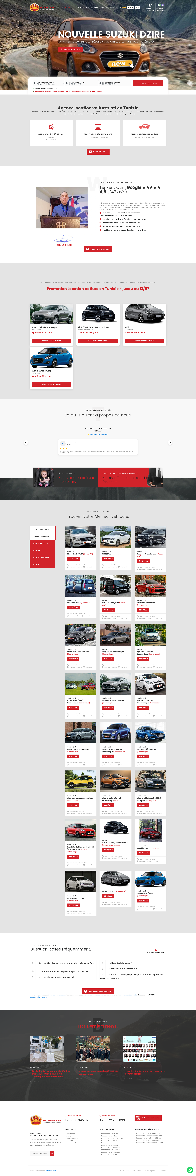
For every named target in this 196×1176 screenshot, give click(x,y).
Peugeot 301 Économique (113, 652)
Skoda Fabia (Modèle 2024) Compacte (149, 799)
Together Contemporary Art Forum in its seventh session (52, 1072)
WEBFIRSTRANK (50, 1171)
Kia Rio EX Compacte (146, 604)
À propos (69, 1136)
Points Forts (99, 7)
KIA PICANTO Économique (78, 652)
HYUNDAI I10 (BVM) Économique (78, 701)
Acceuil (67, 7)
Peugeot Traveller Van (150, 555)
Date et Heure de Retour (111, 82)
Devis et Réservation (148, 83)
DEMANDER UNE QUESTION (100, 991)
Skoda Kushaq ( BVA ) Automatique (111, 799)
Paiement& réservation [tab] (156, 953)
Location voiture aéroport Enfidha (149, 1136)
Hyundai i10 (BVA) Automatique (148, 701)
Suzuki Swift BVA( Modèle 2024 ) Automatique (80, 849)
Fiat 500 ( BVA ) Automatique (115, 843)
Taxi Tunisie (109, 7)
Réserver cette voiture (51, 341)
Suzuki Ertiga (148, 848)
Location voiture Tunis (109, 1134)
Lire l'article (34, 1078)
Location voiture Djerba (110, 1154)
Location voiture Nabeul (110, 1143)
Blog (124, 7)
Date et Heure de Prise (77, 82)
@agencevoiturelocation (57, 995)
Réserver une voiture (70, 49)
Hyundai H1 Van (79, 603)
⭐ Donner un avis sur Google (98, 435)
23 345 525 (161, 10)
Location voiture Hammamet (112, 1138)
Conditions (70, 1134)
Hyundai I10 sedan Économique (148, 652)
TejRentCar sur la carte (150, 1118)
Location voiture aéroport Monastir (149, 1142)
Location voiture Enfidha (110, 1150)
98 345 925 (150, 10)
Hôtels (118, 7)
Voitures (81, 7)
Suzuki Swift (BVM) (145, 894)
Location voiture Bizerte (110, 1136)
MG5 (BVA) (112, 554)
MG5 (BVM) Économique (147, 750)
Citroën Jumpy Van (113, 604)
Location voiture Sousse (110, 1145)
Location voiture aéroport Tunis (148, 1133)
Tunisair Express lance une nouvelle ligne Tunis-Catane (99, 1072)
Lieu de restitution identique (46, 88)
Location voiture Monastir (111, 1152)
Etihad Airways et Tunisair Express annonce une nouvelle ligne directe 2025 (145, 1072)
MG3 (118, 891)
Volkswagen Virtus (75, 899)
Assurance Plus (72, 1143)
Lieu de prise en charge (45, 82)
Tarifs (74, 7)
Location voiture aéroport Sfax (148, 1140)
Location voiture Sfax (109, 1140)
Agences (89, 7)
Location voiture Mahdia (110, 1147)
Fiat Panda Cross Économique (80, 799)
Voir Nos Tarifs (99, 151)
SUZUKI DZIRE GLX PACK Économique (113, 750)
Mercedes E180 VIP (80, 554)
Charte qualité (72, 1138)
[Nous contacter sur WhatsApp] (190, 1170)
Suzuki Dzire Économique (113, 701)
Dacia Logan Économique (78, 750)
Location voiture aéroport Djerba (148, 1138)
